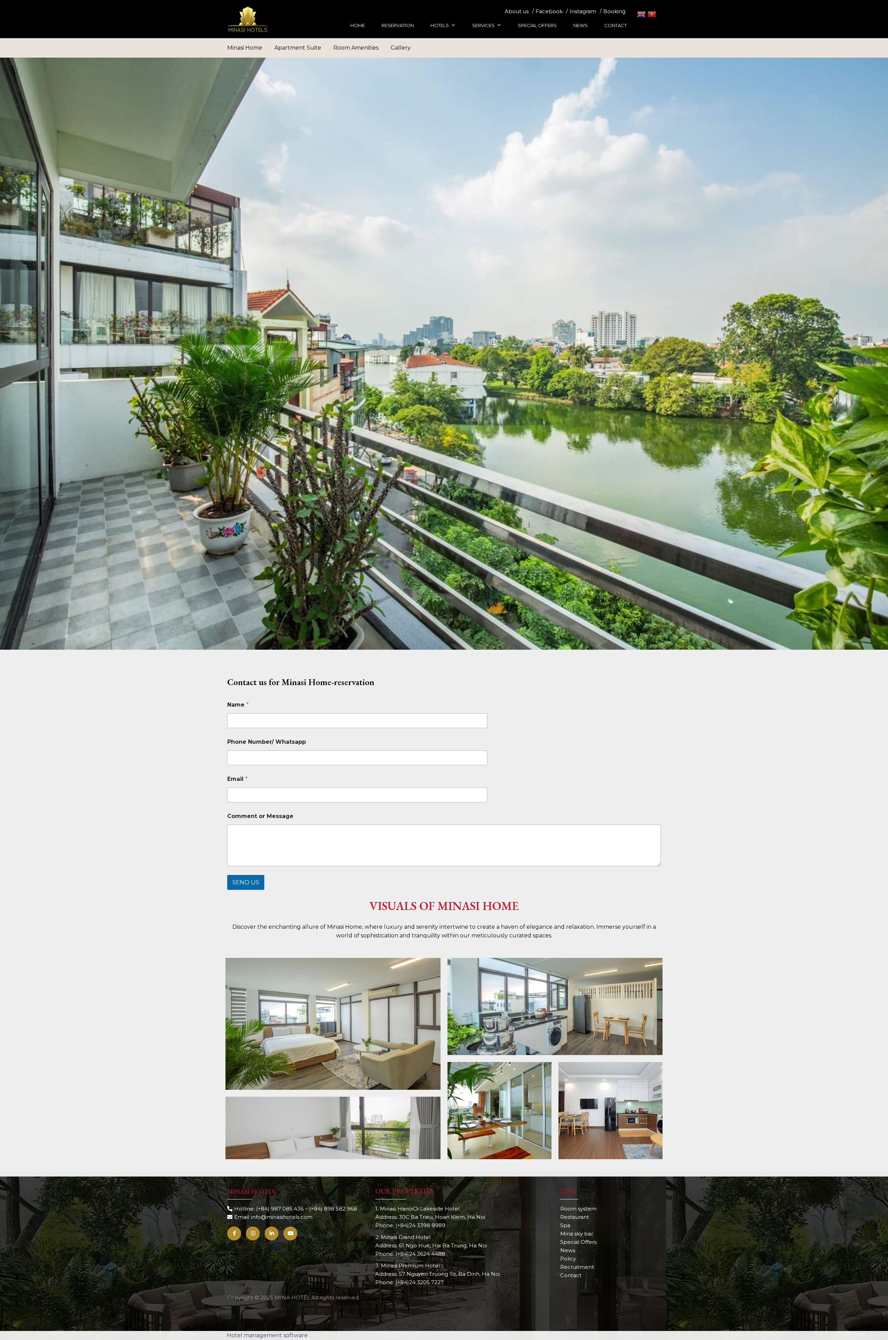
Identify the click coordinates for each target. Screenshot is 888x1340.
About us (517, 11)
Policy (568, 1258)
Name (238, 704)
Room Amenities (355, 47)
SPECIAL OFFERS (537, 25)
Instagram (583, 11)
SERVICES (483, 25)
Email (237, 779)
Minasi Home (244, 47)
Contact (570, 1275)
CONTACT (615, 25)
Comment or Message (260, 816)
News (567, 1250)
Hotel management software (267, 1335)
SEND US (245, 882)
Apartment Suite (297, 47)
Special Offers (578, 1242)
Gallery (401, 47)
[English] (641, 14)
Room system (578, 1208)
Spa (565, 1225)
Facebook (549, 11)
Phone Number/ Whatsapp (266, 742)
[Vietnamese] (652, 14)
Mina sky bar (576, 1233)
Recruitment (577, 1267)
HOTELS (439, 25)
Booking (614, 11)
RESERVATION (398, 25)
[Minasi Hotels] (248, 19)
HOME (357, 25)
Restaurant (574, 1217)
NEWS (580, 25)
